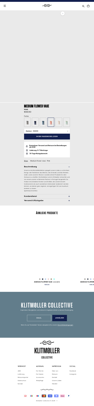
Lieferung (21, 374)
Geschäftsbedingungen (65, 325)
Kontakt (20, 383)
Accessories (40, 377)
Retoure (54, 374)
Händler (54, 383)
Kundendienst (30, 196)
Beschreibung (30, 167)
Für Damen (39, 374)
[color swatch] (40, 279)
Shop (26, 161)
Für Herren (40, 371)
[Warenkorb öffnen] (88, 6)
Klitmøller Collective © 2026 (45, 400)
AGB (19, 371)
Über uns (55, 371)
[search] (83, 6)
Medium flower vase (47, 282)
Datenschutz (22, 380)
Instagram (73, 374)
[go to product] (47, 248)
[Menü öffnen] (4, 6)
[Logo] (47, 5)
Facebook (73, 371)
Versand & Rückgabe (33, 201)
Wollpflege (39, 380)
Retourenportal (23, 377)
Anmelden (59, 318)
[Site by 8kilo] (57, 400)
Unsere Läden (57, 380)
